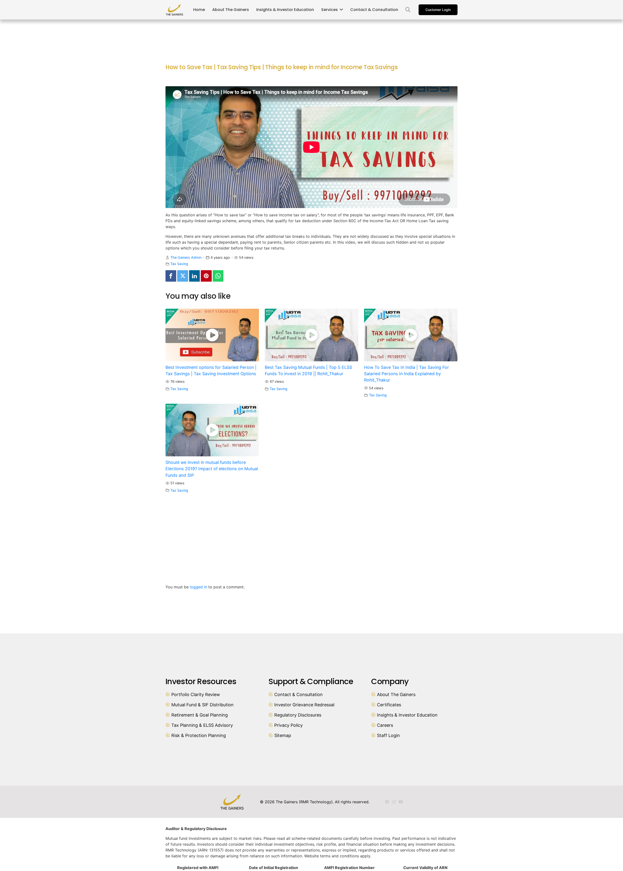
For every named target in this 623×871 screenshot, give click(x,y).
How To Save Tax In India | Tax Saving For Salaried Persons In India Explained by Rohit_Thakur (406, 374)
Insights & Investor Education (407, 715)
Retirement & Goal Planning (199, 715)
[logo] (174, 10)
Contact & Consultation (298, 694)
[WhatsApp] (218, 276)
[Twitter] (182, 276)
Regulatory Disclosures (297, 715)
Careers (385, 725)
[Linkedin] (194, 276)
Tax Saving (179, 264)
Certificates (389, 704)
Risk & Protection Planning (198, 735)
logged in (198, 586)
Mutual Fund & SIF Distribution (202, 704)
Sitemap (282, 735)
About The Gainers (396, 694)
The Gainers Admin (186, 257)
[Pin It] (206, 276)
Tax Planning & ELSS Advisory (202, 725)
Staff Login (388, 735)
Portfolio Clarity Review (195, 694)
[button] (408, 9)
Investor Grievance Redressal (304, 704)
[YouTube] (401, 802)
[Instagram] (394, 802)
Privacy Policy (288, 725)
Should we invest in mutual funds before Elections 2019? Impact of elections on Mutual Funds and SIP (211, 469)
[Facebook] (170, 276)
